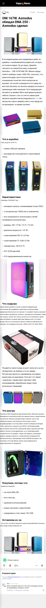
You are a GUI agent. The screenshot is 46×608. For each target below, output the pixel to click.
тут (36, 98)
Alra (8, 583)
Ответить (10, 590)
